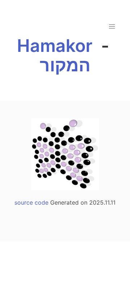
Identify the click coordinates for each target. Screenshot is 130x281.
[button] (112, 26)
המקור (65, 65)
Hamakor (54, 45)
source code (31, 202)
